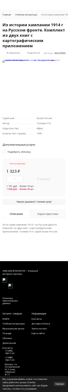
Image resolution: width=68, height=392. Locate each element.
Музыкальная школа (13, 328)
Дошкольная (9, 342)
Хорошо (59, 383)
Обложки (7, 338)
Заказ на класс (39, 328)
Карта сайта (38, 333)
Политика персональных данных (10, 301)
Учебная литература (26, 14)
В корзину (43, 179)
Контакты (37, 318)
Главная (6, 14)
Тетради (6, 333)
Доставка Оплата (41, 323)
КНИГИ (5, 318)
